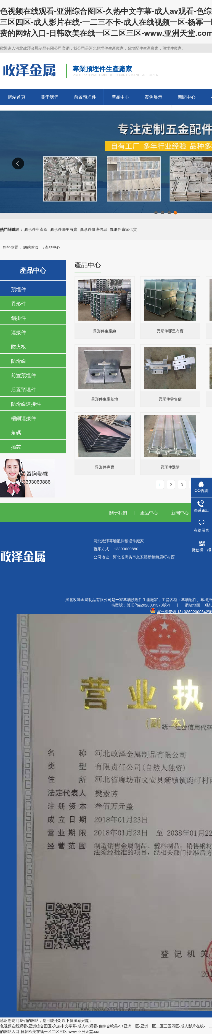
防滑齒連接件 (26, 403)
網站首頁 (16, 97)
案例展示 (153, 97)
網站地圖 (192, 605)
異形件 (18, 303)
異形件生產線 (35, 229)
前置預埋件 (85, 97)
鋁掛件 (18, 317)
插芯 (16, 446)
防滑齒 (18, 360)
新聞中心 (186, 97)
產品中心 (120, 97)
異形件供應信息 (93, 229)
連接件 (18, 331)
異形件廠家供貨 (123, 229)
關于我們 (50, 97)
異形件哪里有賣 (63, 229)
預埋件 (18, 289)
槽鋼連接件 (23, 417)
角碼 (16, 432)
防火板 (18, 346)
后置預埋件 (23, 389)
